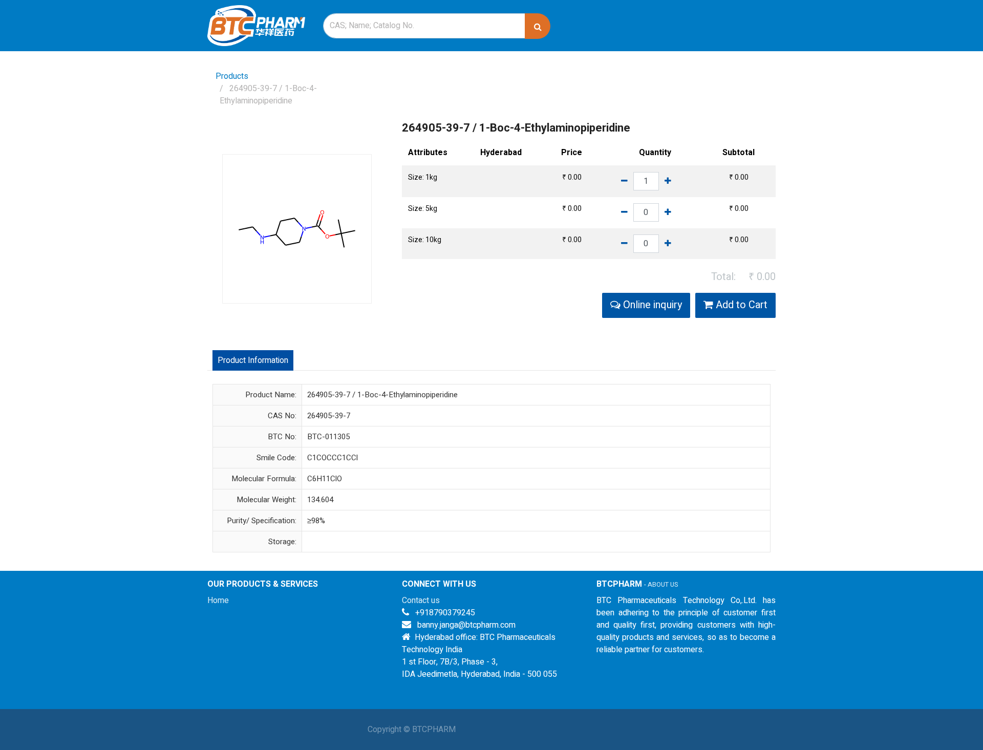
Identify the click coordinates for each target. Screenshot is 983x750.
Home (218, 600)
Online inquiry (651, 304)
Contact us (421, 600)
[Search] (537, 26)
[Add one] (667, 181)
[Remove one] (624, 181)
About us (663, 584)
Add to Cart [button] (740, 304)
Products (232, 76)
